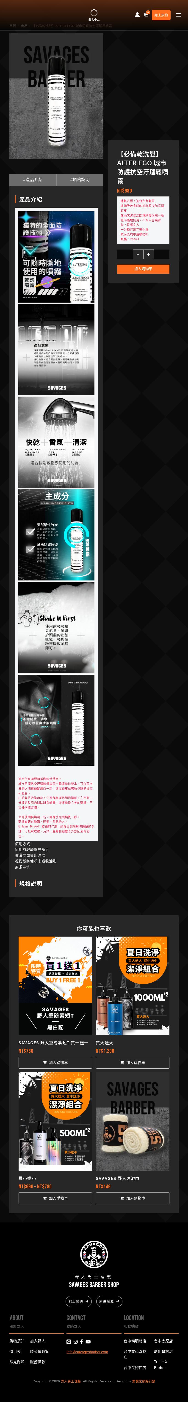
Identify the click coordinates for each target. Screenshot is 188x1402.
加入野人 (37, 1341)
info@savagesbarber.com (87, 1352)
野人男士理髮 (71, 1381)
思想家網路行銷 (143, 1381)
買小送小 (27, 1178)
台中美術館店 (135, 1368)
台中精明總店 (135, 1341)
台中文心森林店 (135, 1354)
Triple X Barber (161, 1365)
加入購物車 (143, 269)
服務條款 (37, 1362)
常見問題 (17, 1362)
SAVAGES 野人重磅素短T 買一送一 (53, 1042)
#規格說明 (80, 179)
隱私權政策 (39, 1352)
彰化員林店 (163, 1352)
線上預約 (161, 15)
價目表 (15, 1352)
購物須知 (17, 1341)
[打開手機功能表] (178, 15)
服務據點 (131, 1326)
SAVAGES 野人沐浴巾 (118, 1178)
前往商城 (106, 1301)
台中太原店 (163, 1341)
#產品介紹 (33, 179)
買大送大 (104, 1042)
